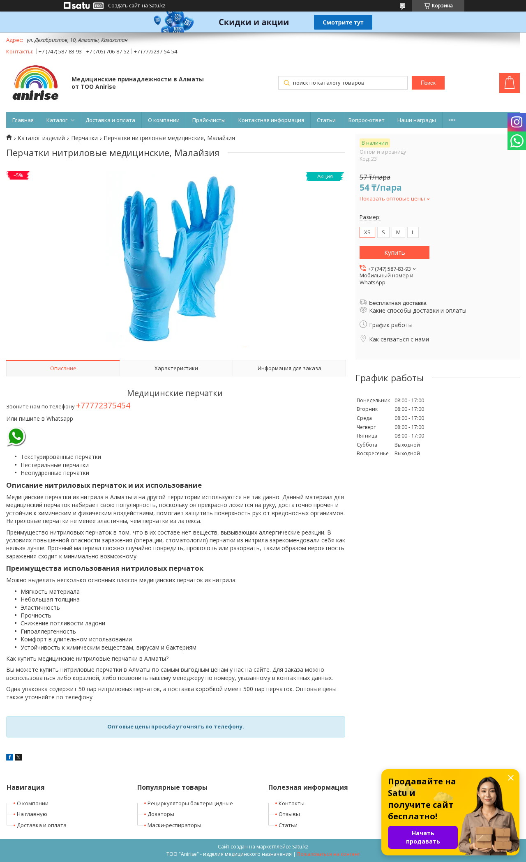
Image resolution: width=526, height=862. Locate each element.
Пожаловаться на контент (328, 853)
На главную (32, 814)
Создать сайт (124, 6)
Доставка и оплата (110, 120)
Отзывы (289, 814)
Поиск (428, 83)
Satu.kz (300, 846)
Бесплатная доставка (398, 303)
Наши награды (416, 120)
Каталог (56, 120)
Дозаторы (161, 814)
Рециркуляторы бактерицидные (190, 803)
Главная (23, 120)
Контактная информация (271, 120)
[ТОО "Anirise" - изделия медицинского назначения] (35, 83)
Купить (394, 252)
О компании (164, 120)
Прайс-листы (209, 120)
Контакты (292, 803)
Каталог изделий (41, 138)
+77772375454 (103, 405)
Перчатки (84, 138)
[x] (18, 758)
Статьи (326, 120)
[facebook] (9, 758)
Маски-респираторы (174, 825)
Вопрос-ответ (366, 120)
